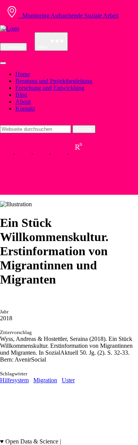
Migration (45, 380)
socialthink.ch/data (84, 441)
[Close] (3, 63)
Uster (68, 380)
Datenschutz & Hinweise (30, 434)
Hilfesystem (14, 380)
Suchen (84, 129)
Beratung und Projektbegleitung (53, 81)
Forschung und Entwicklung (49, 88)
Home (22, 74)
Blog (21, 94)
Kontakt (25, 108)
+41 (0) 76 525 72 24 (26, 171)
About (23, 101)
